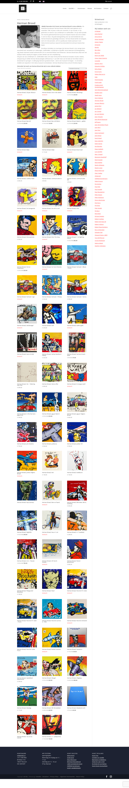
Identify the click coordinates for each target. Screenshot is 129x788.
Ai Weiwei (97, 31)
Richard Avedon (99, 216)
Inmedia (38, 776)
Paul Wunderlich (100, 192)
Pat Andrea (98, 184)
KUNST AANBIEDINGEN (74, 768)
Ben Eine (97, 53)
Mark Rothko (98, 162)
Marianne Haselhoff (100, 157)
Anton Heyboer (99, 39)
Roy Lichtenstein (99, 230)
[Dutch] (40, 1)
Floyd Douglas (99, 80)
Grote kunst (70, 757)
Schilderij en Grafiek (98, 757)
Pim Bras (97, 205)
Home (64, 8)
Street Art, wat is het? (98, 762)
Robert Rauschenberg (101, 227)
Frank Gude (98, 82)
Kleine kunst (70, 755)
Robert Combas (99, 219)
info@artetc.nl (21, 755)
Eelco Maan (98, 69)
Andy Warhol (98, 34)
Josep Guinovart (99, 133)
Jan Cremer (98, 111)
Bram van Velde (99, 55)
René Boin (98, 213)
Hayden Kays (98, 92)
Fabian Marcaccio (100, 74)
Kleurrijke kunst (71, 760)
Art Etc (26, 776)
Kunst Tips (95, 755)
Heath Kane (98, 95)
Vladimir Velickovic (100, 246)
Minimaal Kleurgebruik (74, 762)
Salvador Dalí (98, 232)
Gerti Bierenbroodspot (101, 90)
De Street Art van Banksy (99, 764)
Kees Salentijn (99, 141)
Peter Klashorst (99, 197)
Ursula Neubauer (100, 240)
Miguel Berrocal (99, 170)
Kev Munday (98, 146)
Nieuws (89, 8)
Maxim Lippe (98, 168)
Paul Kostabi (98, 189)
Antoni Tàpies (99, 42)
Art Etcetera (97, 8)
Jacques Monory (99, 103)
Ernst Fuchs (98, 72)
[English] (44, 1)
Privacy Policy (54, 776)
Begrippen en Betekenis (99, 760)
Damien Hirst (98, 63)
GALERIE (71, 8)
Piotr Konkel (98, 208)
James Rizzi (98, 106)
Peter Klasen (98, 195)
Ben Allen (97, 50)
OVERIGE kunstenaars (101, 178)
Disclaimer (45, 776)
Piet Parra (97, 203)
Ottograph (98, 176)
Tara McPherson (99, 238)
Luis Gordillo (98, 152)
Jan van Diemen (99, 114)
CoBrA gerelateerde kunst (74, 764)
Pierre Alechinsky (100, 200)
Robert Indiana (99, 224)
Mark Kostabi (98, 160)
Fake (96, 77)
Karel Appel (98, 138)
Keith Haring (98, 143)
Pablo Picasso (99, 181)
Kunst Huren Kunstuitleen (99, 766)
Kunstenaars (81, 8)
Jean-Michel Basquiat (101, 119)
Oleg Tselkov (98, 173)
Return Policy (80, 776)
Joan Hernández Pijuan (101, 125)
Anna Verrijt (98, 36)
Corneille (97, 61)
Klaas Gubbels (99, 149)
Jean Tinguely (99, 117)
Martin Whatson (99, 165)
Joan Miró (97, 127)
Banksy (97, 47)
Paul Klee (97, 187)
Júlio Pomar (98, 135)
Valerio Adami (99, 243)
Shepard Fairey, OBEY (101, 235)
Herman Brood (99, 100)
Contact (106, 8)
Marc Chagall (98, 154)
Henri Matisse (99, 98)
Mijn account (108, 1)
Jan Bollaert (98, 109)
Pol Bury (97, 211)
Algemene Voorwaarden (67, 776)
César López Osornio (101, 58)
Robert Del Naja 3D (100, 222)
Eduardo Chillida (100, 66)
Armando (97, 45)
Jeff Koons (98, 122)
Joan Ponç (97, 130)
